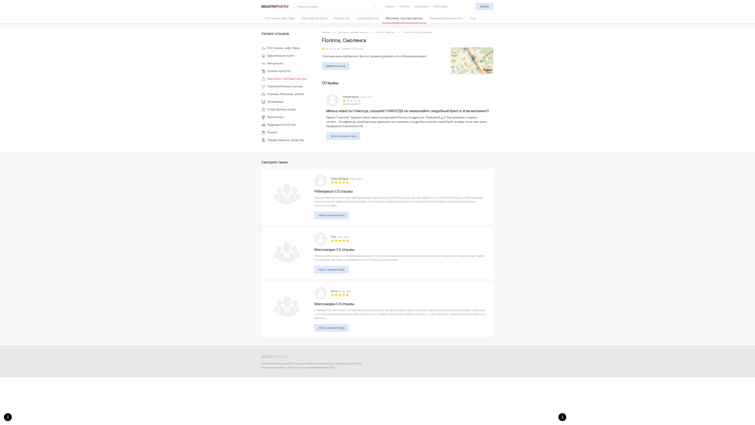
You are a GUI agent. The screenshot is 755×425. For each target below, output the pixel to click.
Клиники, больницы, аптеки (285, 94)
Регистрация (421, 6)
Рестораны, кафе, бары (280, 18)
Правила (390, 6)
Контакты (405, 6)
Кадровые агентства (281, 125)
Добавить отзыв (335, 66)
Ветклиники (275, 101)
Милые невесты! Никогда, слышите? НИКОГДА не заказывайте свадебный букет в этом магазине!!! (407, 111)
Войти (485, 6)
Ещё (472, 18)
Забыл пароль (440, 6)
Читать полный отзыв (343, 136)
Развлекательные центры (446, 18)
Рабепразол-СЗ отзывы (333, 191)
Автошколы (342, 18)
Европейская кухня (314, 18)
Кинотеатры (275, 117)
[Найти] (374, 6)
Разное (272, 132)
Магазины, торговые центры (404, 18)
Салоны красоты (368, 18)
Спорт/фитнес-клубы (281, 109)
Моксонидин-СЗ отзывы (334, 250)
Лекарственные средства (285, 140)
